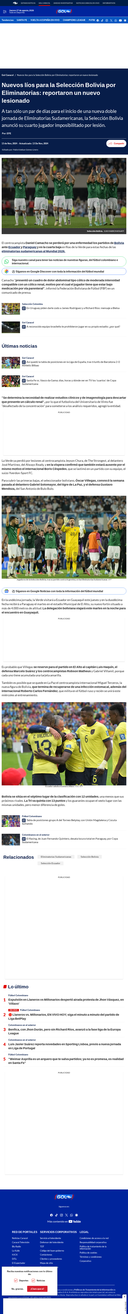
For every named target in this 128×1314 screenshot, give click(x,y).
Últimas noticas (28, 3)
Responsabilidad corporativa (93, 1242)
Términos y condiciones (91, 1257)
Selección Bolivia (89, 856)
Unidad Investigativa (63, 3)
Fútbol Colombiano (32, 816)
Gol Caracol (44, 3)
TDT (42, 1246)
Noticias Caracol (20, 1238)
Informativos (109, 3)
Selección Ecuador (50, 863)
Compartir (119, 143)
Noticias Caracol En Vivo (87, 3)
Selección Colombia (32, 304)
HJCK (15, 1255)
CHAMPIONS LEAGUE (74, 20)
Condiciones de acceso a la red (94, 1238)
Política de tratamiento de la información (93, 1247)
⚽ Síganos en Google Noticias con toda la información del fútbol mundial (57, 591)
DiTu (14, 1259)
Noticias (41, 1280)
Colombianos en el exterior (36, 834)
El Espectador (18, 1263)
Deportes (23, 1280)
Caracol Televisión (20, 1242)
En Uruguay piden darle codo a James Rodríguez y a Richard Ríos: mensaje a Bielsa (73, 307)
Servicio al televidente (50, 1238)
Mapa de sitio (46, 1263)
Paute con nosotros (49, 1267)
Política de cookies (88, 1253)
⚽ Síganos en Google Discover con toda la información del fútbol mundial (58, 271)
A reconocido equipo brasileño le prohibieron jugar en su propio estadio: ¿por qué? (73, 326)
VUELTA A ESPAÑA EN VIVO (45, 20)
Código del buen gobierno (52, 1250)
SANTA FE (22, 20)
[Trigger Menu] (5, 11)
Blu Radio (16, 1246)
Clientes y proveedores (51, 1259)
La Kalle (16, 1250)
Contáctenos (46, 1255)
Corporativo (85, 1261)
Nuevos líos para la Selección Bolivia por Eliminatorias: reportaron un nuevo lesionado (57, 75)
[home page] (15, 3)
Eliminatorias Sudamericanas (56, 856)
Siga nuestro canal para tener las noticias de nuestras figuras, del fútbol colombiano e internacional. (65, 261)
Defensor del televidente (52, 1242)
